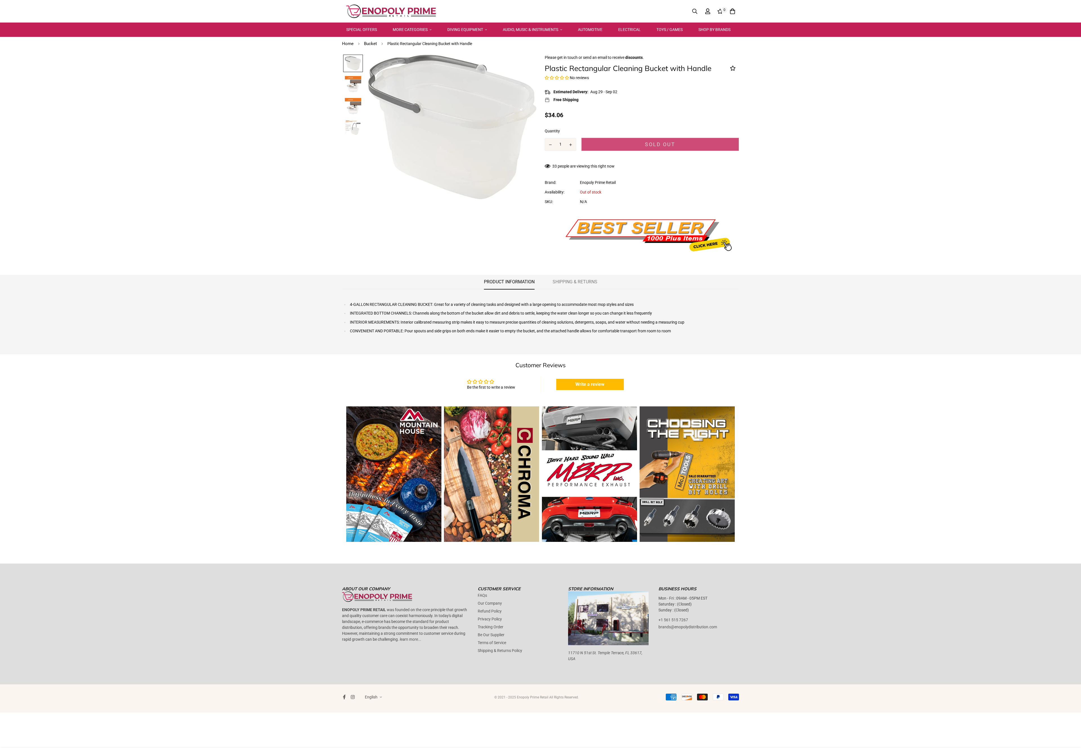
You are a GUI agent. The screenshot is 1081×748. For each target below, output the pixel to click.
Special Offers (361, 29)
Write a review (589, 384)
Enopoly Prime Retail (598, 182)
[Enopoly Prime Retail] (391, 11)
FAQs (482, 595)
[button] (557, 77)
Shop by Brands (714, 29)
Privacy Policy (490, 619)
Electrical (629, 29)
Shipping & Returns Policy (500, 650)
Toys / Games (669, 29)
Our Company (490, 603)
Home (348, 43)
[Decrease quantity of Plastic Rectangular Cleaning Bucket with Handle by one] (550, 144)
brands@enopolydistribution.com (687, 627)
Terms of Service (492, 642)
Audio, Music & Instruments (530, 29)
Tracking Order (490, 627)
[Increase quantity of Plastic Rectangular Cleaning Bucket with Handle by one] (571, 144)
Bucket (370, 43)
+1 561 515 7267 (673, 620)
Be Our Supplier (491, 635)
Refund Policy (490, 611)
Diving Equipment (465, 29)
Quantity (552, 131)
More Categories (410, 29)
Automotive (590, 29)
